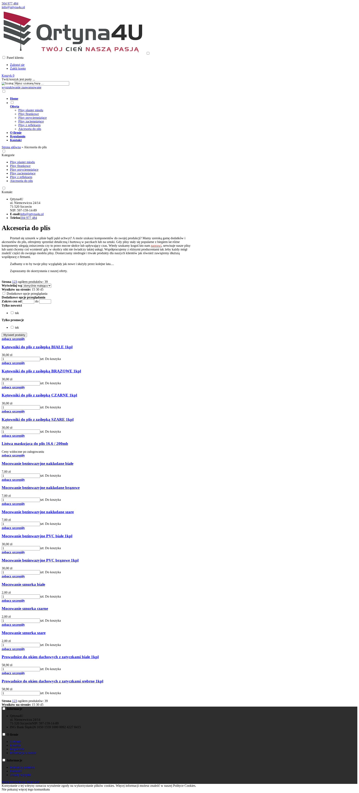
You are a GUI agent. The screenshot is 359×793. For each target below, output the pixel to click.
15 (33, 289)
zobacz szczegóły (13, 339)
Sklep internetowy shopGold (20, 782)
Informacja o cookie (23, 753)
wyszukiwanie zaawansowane (21, 87)
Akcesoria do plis (29, 129)
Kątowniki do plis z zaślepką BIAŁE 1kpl (37, 347)
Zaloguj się (17, 64)
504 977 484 (10, 3)
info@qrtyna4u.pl (13, 7)
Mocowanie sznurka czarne (25, 608)
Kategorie (8, 155)
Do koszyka (53, 359)
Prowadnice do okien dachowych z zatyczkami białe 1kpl (50, 657)
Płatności (16, 771)
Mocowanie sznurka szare (23, 633)
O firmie (15, 741)
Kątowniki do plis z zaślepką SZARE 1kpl (38, 419)
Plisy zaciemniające (31, 121)
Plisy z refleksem (29, 125)
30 (37, 289)
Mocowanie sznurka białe (23, 584)
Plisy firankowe (28, 114)
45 (41, 289)
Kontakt (7, 192)
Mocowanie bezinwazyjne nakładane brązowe (41, 487)
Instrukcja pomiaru (22, 767)
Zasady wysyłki (20, 775)
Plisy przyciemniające (32, 117)
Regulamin (17, 749)
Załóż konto (18, 68)
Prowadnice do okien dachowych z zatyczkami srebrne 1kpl (52, 681)
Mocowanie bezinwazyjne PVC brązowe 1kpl (40, 560)
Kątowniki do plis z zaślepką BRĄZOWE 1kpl (41, 371)
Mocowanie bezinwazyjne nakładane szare (38, 512)
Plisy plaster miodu (30, 110)
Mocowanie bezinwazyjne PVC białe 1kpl (37, 536)
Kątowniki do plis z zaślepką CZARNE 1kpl (39, 395)
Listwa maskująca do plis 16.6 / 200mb (35, 443)
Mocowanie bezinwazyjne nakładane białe (37, 463)
